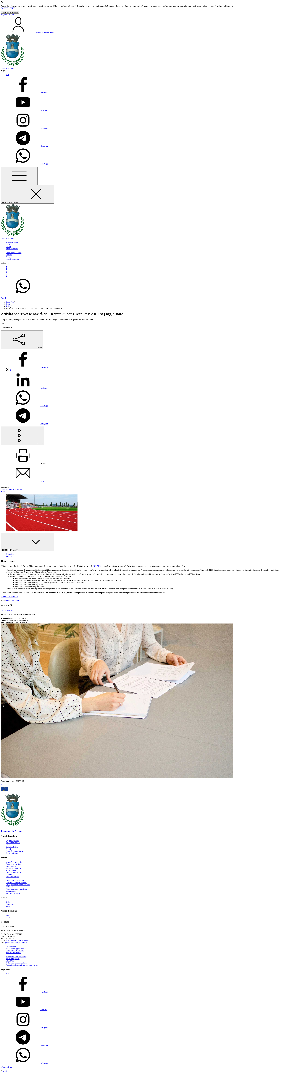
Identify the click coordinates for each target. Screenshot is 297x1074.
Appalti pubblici (11, 870)
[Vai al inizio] (2, 785)
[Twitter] (6, 272)
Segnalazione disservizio (15, 951)
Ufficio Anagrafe (7, 610)
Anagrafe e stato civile (14, 862)
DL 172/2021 (98, 566)
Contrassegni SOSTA (13, 253)
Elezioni (9, 255)
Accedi (3, 298)
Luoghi (8, 915)
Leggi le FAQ (11, 946)
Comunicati (10, 904)
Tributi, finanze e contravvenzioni (18, 885)
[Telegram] (6, 276)
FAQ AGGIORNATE (9, 597)
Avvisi (8, 906)
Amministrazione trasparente (16, 957)
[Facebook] (6, 267)
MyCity (5, 1071)
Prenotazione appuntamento (16, 948)
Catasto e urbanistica (13, 872)
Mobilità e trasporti (12, 877)
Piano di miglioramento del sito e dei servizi (21, 965)
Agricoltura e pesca (13, 893)
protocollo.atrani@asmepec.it (16, 942)
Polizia (8, 257)
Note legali (10, 961)
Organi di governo (12, 841)
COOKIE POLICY (8, 8)
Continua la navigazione (10, 12)
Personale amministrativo (15, 851)
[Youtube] (6, 269)
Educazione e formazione (15, 881)
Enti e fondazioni (12, 847)
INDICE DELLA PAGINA (10, 550)
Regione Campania (8, 15)
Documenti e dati (12, 853)
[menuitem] (27, 367)
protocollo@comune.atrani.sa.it (17, 940)
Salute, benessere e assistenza (16, 889)
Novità (8, 304)
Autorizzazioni (11, 891)
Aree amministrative (13, 843)
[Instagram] (6, 274)
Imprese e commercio (13, 868)
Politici (8, 849)
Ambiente (9, 887)
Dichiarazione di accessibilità (16, 963)
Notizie (8, 306)
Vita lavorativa (11, 866)
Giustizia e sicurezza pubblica (16, 883)
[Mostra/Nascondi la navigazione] (19, 176)
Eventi (8, 917)
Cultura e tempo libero (14, 864)
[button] (12, 242)
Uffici (8, 845)
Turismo (9, 875)
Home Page (10, 302)
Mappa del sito (6, 1067)
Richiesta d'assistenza (13, 953)
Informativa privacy (13, 959)
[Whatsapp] (23, 294)
